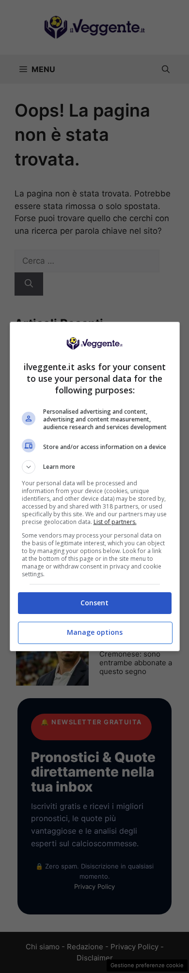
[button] (95, 467)
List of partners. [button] (115, 522)
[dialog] (95, 486)
